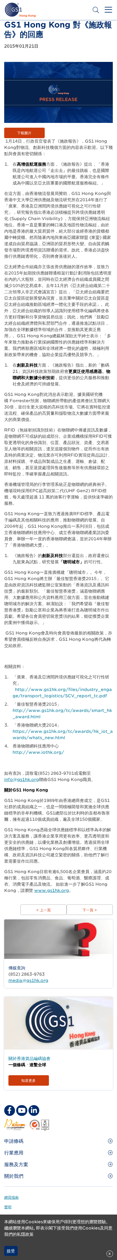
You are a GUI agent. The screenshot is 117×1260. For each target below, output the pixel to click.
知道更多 (28, 1080)
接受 (11, 1251)
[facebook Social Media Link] (9, 1110)
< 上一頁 (43, 910)
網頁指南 (11, 1197)
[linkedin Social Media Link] (33, 1110)
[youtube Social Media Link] (21, 1110)
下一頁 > (89, 910)
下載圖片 (24, 133)
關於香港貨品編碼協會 (29, 1058)
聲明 (7, 1207)
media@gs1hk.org (28, 980)
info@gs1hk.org (21, 779)
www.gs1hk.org (51, 890)
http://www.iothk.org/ (38, 752)
